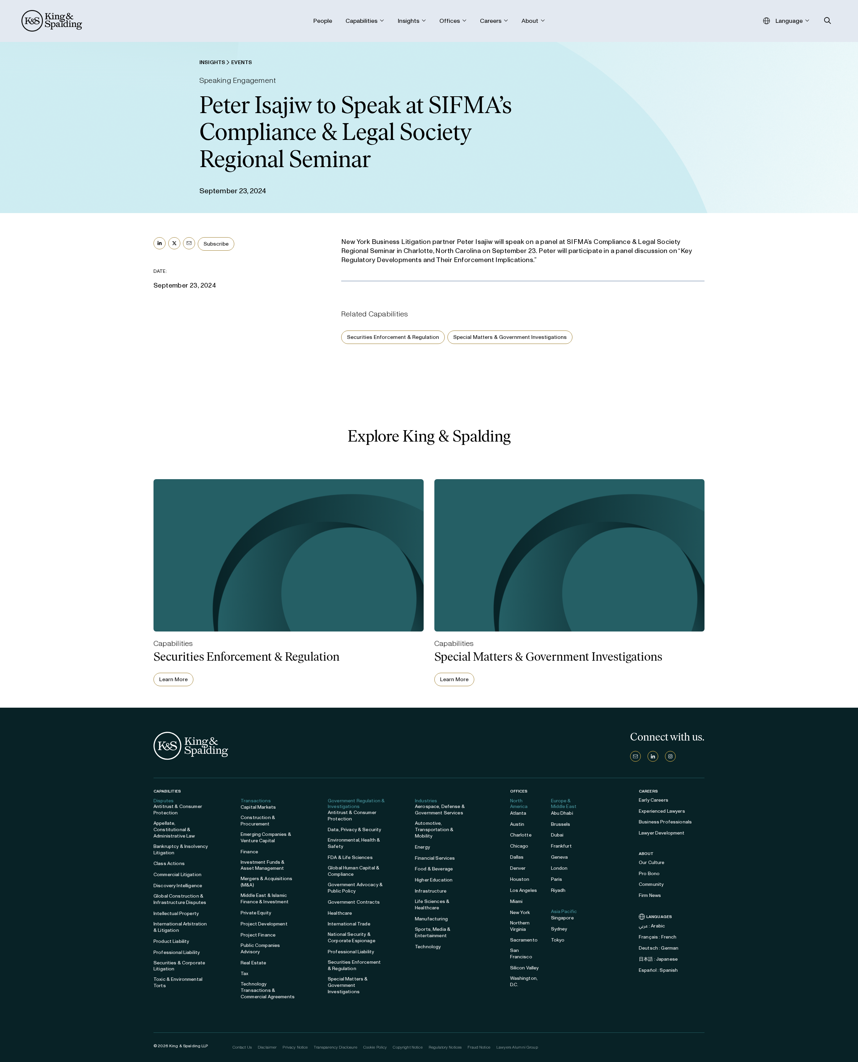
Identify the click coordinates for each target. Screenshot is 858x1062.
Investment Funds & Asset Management (263, 865)
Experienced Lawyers (662, 811)
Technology (428, 947)
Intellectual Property (176, 913)
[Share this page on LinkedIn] (160, 243)
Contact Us (242, 1047)
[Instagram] (670, 756)
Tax (244, 973)
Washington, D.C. (524, 981)
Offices (519, 791)
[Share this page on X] (174, 243)
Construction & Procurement (258, 821)
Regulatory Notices (445, 1047)
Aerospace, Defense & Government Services (440, 810)
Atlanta (518, 813)
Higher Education (433, 880)
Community (651, 884)
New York (520, 912)
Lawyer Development (662, 833)
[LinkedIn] (653, 756)
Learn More (173, 679)
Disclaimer (267, 1047)
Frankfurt (561, 846)
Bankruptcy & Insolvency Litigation (181, 850)
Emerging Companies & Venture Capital (266, 837)
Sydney (559, 929)
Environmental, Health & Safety (354, 843)
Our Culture (652, 862)
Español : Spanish (658, 970)
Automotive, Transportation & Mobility (434, 829)
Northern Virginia (520, 926)
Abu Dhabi (562, 813)
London (559, 868)
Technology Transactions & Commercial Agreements (268, 990)
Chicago (519, 846)
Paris (556, 879)
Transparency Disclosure (335, 1047)
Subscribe (216, 244)
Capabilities (167, 791)
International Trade (349, 924)
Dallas (517, 857)
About (646, 853)
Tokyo (558, 940)
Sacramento (524, 940)
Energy (422, 847)
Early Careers (653, 800)
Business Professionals (665, 822)
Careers (648, 791)
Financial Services (435, 858)
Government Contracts (354, 902)
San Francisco (521, 954)
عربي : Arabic (652, 926)
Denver (518, 868)
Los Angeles (523, 890)
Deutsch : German (658, 948)
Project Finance (258, 935)
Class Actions (169, 863)
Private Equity (256, 913)
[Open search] (828, 20)
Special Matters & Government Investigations (510, 337)
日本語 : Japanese (658, 959)
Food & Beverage (434, 869)
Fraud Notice (479, 1047)
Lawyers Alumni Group (517, 1047)
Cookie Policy (375, 1047)
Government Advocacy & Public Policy (355, 888)
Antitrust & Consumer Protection (178, 810)
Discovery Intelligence (178, 886)
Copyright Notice (407, 1047)
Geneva (559, 857)
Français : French (657, 937)
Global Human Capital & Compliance (353, 871)
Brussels (560, 824)
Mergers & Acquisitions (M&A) (266, 882)
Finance (249, 852)
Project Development (264, 924)
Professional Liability (177, 952)
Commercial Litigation (177, 874)
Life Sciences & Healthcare (432, 905)
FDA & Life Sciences (350, 857)
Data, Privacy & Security (354, 829)
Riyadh (558, 890)
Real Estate (253, 963)
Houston (520, 879)
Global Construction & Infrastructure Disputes (180, 899)
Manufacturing (431, 919)
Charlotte (521, 835)
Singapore (562, 918)
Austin (517, 824)
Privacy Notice (295, 1047)
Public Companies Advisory (260, 949)
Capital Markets (258, 807)
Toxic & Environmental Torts (178, 982)
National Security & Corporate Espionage (351, 937)
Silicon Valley (524, 968)
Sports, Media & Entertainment (432, 932)
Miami (516, 901)
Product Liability (171, 941)
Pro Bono (649, 873)
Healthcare (340, 913)
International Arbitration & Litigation (180, 927)
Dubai (557, 835)
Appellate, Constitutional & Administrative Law (174, 829)
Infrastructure (430, 891)
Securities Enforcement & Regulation (393, 337)
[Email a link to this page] (189, 243)
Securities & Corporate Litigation (179, 966)
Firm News (650, 895)
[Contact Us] (635, 756)
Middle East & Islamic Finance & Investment (265, 899)
